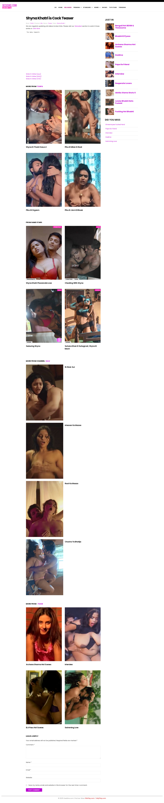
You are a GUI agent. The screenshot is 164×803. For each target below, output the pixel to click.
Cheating (69, 279)
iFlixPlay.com (89, 798)
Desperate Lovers (123, 83)
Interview (69, 664)
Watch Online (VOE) (33, 79)
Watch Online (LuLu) (33, 74)
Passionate (31, 279)
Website (29, 777)
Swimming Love (71, 727)
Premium (76, 7)
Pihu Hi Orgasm (32, 210)
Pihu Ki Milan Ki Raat (73, 147)
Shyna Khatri (61, 23)
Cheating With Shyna (74, 283)
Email (28, 770)
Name (29, 762)
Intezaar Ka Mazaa (73, 425)
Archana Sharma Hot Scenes (38, 664)
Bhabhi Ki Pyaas (122, 36)
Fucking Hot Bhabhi (124, 111)
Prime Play (57, 227)
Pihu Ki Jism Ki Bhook (74, 210)
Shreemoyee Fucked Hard (115, 124)
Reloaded (68, 7)
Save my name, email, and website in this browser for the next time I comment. (57, 785)
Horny (29, 342)
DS (55, 7)
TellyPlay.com (101, 798)
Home (60, 7)
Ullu (41, 23)
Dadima (119, 55)
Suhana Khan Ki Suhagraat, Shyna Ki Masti (81, 347)
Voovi (98, 290)
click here (36, 28)
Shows (104, 7)
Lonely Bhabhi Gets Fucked (124, 102)
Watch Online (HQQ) (33, 76)
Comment (30, 745)
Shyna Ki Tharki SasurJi (36, 147)
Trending (122, 7)
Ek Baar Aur (70, 367)
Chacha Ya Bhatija (73, 541)
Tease (50, 23)
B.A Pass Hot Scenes (35, 727)
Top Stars (113, 7)
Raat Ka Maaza (71, 483)
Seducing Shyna (33, 346)
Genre (96, 7)
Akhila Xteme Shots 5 (125, 92)
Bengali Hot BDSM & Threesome (124, 26)
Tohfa (32, 23)
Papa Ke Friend (122, 64)
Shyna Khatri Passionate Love (39, 283)
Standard (87, 7)
